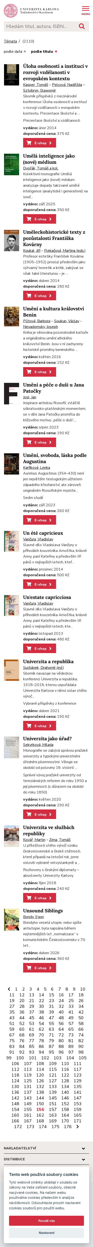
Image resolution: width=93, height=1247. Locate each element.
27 (12, 1006)
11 (12, 995)
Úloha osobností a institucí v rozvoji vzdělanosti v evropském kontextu (55, 72)
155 (28, 1109)
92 (22, 1052)
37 (31, 1012)
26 (81, 1001)
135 (78, 1086)
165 (78, 1115)
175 (55, 1127)
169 (53, 1121)
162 (40, 1115)
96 (61, 1052)
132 (40, 1086)
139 (53, 1092)
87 (51, 1046)
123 (78, 1075)
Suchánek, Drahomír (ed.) (43, 667)
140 (65, 1092)
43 (12, 1018)
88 (61, 1046)
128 (65, 1081)
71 (51, 1035)
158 (65, 1109)
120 (40, 1075)
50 (81, 1018)
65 (71, 1029)
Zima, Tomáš (60, 839)
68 (22, 1035)
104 (70, 1058)
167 (28, 1121)
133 (53, 1086)
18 (81, 995)
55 (51, 1023)
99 (9, 1058)
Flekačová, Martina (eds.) (65, 250)
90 (81, 1046)
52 (22, 1023)
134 (65, 1086)
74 (81, 1035)
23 (51, 1001)
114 (40, 1069)
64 (61, 1029)
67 (12, 1035)
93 (31, 1052)
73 (71, 1035)
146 (65, 1098)
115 (53, 1069)
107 (28, 1064)
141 (78, 1092)
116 (65, 1069)
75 (12, 1041)
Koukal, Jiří (31, 250)
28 (22, 1006)
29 (31, 1006)
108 (40, 1064)
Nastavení (46, 1233)
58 (81, 1023)
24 (61, 1001)
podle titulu (42, 51)
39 (51, 1012)
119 (28, 1075)
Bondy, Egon (33, 916)
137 (28, 1092)
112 (15, 1069)
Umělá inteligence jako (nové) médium (49, 159)
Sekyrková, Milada (38, 744)
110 (65, 1064)
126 (40, 1081)
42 (81, 1012)
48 (61, 1018)
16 (61, 995)
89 (71, 1046)
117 (78, 1069)
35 (12, 1012)
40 (61, 1012)
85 (31, 1046)
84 (22, 1046)
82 (81, 1041)
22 (41, 1001)
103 (58, 1058)
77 (31, 1041)
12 (22, 995)
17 (71, 995)
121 (53, 1075)
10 (82, 989)
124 (15, 1081)
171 (78, 1121)
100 (20, 1058)
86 (41, 1046)
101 (33, 1058)
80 (61, 1041)
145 (53, 1098)
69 (31, 1035)
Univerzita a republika (48, 662)
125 (28, 1081)
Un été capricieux (43, 533)
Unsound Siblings (43, 911)
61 (31, 1029)
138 (40, 1092)
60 (22, 1029)
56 (61, 1023)
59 (12, 1029)
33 (71, 1006)
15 (51, 995)
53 (31, 1023)
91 (12, 1052)
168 (40, 1121)
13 (31, 995)
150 (40, 1104)
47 (51, 1018)
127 (53, 1081)
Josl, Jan (29, 397)
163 (53, 1115)
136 (15, 1092)
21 (31, 1001)
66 (81, 1029)
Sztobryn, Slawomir (39, 90)
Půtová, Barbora (36, 321)
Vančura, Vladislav (38, 539)
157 (53, 1109)
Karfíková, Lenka (36, 467)
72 (61, 1035)
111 (78, 1064)
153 (78, 1104)
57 (71, 1023)
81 (71, 1041)
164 (65, 1115)
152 (65, 1104)
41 (71, 1012)
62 (41, 1029)
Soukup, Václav (66, 321)
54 (41, 1023)
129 (78, 1081)
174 (43, 1127)
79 (51, 1041)
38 (41, 1012)
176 (68, 1127)
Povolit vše (46, 1221)
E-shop (40, 143)
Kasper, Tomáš (35, 84)
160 (15, 1115)
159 (78, 1109)
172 (18, 1127)
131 (28, 1086)
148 (15, 1104)
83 (12, 1046)
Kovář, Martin (34, 839)
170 (65, 1121)
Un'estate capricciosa (47, 597)
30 (41, 1006)
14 (41, 995)
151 (53, 1104)
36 (22, 1012)
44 (22, 1018)
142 (15, 1098)
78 (41, 1041)
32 (61, 1006)
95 (51, 1052)
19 (12, 1001)
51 (12, 1023)
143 (28, 1098)
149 (28, 1104)
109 (53, 1064)
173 (30, 1127)
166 (15, 1121)
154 (15, 1109)
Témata (10, 41)
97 (71, 1052)
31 (51, 1006)
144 (40, 1098)
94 (41, 1052)
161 (28, 1115)
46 (41, 1018)
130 (15, 1086)
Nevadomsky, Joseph (40, 326)
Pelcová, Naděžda (67, 84)
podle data (13, 51)
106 (15, 1064)
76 (22, 1041)
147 (78, 1098)
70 (41, 1035)
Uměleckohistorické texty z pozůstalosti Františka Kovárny (54, 238)
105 (83, 1058)
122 (65, 1075)
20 (22, 1001)
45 (31, 1018)
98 (81, 1052)
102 (45, 1058)
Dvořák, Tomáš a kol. (40, 168)
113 (28, 1069)
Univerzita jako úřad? (47, 739)
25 (71, 1001)
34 (81, 1006)
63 (51, 1029)
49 (71, 1018)
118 (15, 1075)
